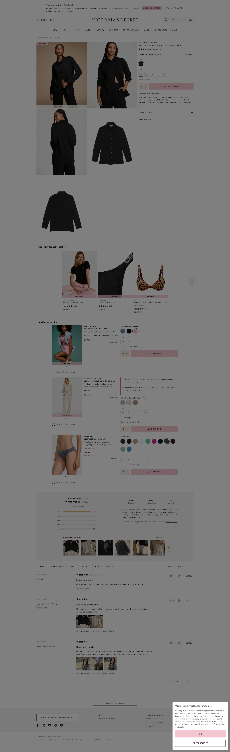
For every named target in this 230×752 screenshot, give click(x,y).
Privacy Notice (203, 724)
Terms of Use (219, 724)
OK (200, 734)
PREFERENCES (200, 743)
